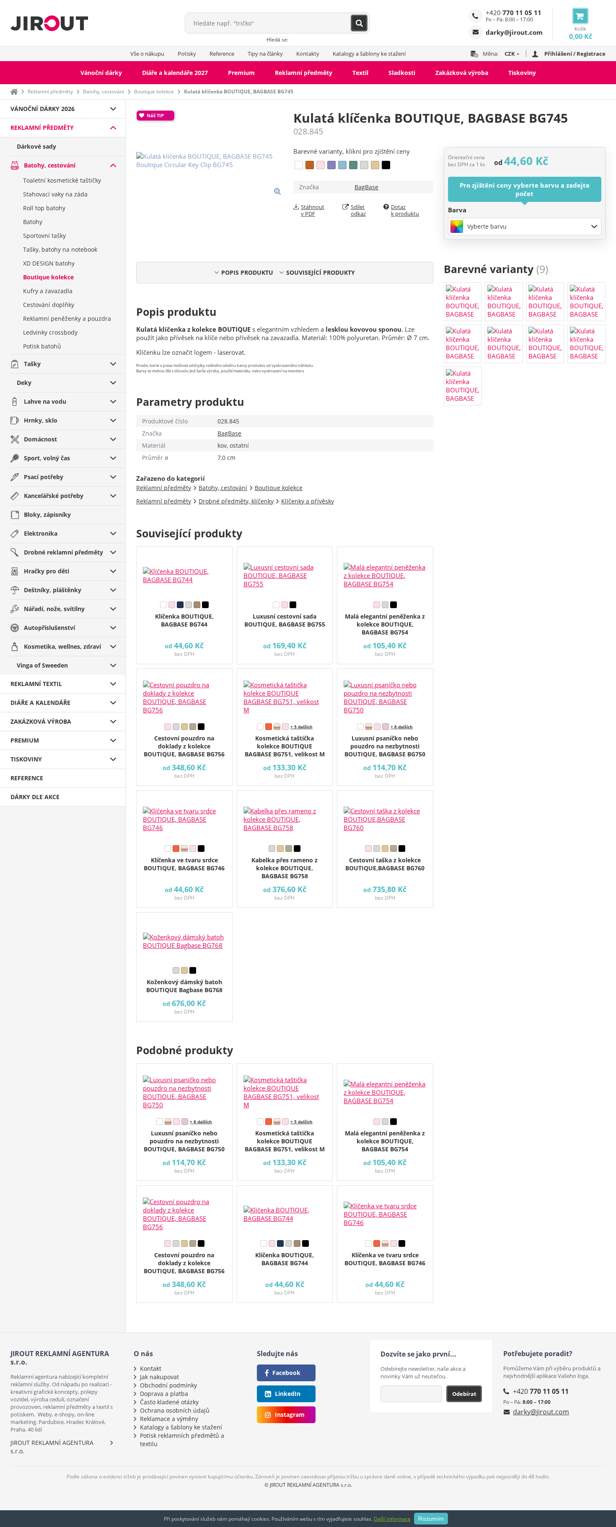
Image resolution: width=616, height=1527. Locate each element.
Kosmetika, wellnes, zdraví (62, 646)
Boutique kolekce (154, 91)
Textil (360, 73)
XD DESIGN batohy (49, 263)
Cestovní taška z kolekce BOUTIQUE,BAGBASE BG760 (384, 864)
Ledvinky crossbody (50, 332)
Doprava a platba (164, 1394)
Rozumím (431, 1518)
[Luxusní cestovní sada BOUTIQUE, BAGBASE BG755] (285, 572)
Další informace (392, 1518)
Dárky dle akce (35, 797)
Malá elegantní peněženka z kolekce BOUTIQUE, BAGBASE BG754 (385, 624)
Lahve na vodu (45, 401)
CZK (510, 53)
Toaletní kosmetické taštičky (62, 180)
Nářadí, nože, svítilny (54, 609)
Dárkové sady (36, 146)
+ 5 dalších (301, 727)
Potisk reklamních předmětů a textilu (182, 1440)
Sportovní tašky (44, 236)
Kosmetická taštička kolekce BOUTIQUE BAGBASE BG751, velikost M (285, 746)
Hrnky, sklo (40, 420)
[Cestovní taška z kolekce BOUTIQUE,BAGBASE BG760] (385, 816)
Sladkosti (401, 73)
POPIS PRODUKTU (247, 272)
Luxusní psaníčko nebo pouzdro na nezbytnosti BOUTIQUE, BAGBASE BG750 (384, 746)
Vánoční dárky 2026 (42, 109)
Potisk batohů (42, 346)
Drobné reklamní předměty (63, 552)
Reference (222, 53)
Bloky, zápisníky (47, 514)
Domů (14, 91)
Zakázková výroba (461, 73)
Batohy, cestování (103, 91)
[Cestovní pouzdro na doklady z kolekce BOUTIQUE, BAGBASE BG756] (184, 694)
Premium (241, 73)
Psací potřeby (43, 477)
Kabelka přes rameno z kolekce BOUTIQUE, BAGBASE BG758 (284, 868)
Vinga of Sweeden (42, 665)
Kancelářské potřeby (53, 496)
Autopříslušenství (49, 628)
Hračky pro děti (46, 571)
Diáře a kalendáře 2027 (175, 73)
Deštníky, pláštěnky (52, 590)
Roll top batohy (44, 208)
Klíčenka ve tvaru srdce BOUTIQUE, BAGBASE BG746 (184, 864)
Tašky (32, 364)
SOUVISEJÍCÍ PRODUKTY (320, 272)
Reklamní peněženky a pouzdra (67, 318)
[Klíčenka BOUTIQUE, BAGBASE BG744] (184, 572)
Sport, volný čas (47, 458)
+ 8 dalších (402, 727)
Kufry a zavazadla (47, 291)
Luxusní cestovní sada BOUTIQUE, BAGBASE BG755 (284, 620)
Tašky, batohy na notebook (60, 249)
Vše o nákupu (147, 53)
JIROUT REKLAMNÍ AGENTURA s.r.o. (51, 1447)
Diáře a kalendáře (40, 703)
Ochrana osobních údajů (175, 1410)
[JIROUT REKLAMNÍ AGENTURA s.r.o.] (49, 23)
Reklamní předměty (303, 73)
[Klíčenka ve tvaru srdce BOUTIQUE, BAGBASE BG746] (184, 816)
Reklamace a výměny (169, 1419)
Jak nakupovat (159, 1377)
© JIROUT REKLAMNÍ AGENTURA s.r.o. (308, 1484)
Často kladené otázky (169, 1402)
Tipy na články (265, 53)
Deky (24, 383)
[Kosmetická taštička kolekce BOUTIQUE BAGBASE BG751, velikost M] (285, 694)
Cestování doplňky (48, 305)
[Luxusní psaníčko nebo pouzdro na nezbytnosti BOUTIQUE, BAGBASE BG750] (385, 694)
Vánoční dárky (101, 73)
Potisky (187, 53)
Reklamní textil (36, 684)
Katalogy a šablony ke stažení (369, 53)
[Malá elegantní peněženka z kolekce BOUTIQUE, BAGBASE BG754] (385, 572)
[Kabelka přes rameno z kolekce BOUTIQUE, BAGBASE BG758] (285, 816)
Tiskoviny (522, 73)
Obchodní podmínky (168, 1385)
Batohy (32, 222)
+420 (513, 12)
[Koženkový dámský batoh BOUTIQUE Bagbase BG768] (184, 938)
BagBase (366, 187)
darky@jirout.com (541, 1411)
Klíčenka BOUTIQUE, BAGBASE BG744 (184, 620)
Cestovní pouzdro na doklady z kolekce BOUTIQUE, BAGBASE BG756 (184, 746)
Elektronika (40, 533)
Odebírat (464, 1394)
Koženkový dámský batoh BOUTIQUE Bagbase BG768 (184, 986)
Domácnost (40, 439)
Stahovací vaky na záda (55, 194)
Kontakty (307, 53)
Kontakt (150, 1368)
